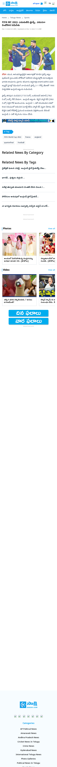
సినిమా (37, 11)
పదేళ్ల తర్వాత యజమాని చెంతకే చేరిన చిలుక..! (28, 187)
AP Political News (28, 729)
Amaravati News (28, 733)
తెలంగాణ (29, 11)
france (27, 137)
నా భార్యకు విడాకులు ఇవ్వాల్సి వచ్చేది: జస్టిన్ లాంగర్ (27, 206)
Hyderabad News (28, 750)
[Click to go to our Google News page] (41, 716)
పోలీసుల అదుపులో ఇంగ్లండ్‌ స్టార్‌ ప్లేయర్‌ (26, 197)
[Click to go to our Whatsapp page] (19, 716)
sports (27, 18)
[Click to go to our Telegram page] (37, 716)
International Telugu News (28, 754)
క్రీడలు (45, 11)
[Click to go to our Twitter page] (24, 716)
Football (21, 143)
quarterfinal (9, 143)
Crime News (28, 746)
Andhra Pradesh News (28, 737)
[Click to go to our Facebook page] (15, 716)
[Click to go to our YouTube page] (33, 716)
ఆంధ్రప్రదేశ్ (19, 11)
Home (4, 18)
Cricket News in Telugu (28, 742)
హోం (4, 11)
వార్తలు (11, 11)
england (38, 137)
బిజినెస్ (52, 11)
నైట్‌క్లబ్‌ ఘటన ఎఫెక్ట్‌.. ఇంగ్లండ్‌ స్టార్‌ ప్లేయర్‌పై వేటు (28, 168)
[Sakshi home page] (29, 704)
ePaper (37, 4)
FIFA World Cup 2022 (12, 137)
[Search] (42, 4)
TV (50, 4)
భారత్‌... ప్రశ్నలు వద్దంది (28, 178)
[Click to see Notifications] (53, 3)
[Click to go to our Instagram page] (28, 716)
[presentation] (5, 244)
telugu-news (15, 18)
